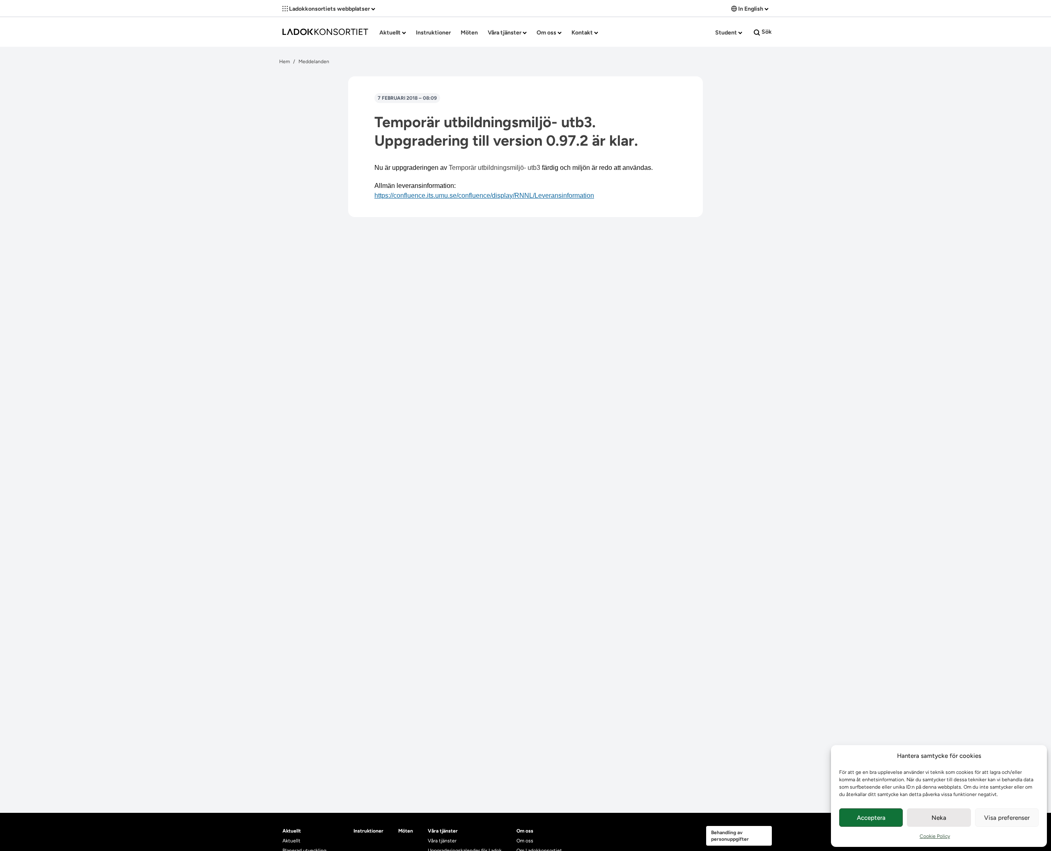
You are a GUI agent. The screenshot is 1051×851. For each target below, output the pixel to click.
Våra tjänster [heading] (443, 831)
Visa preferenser (1007, 817)
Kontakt (582, 32)
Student (726, 32)
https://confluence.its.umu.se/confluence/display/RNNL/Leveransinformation (484, 195)
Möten (469, 32)
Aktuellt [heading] (291, 831)
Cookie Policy (935, 836)
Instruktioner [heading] (368, 831)
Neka (939, 817)
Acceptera (871, 817)
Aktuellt (390, 32)
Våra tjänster (505, 32)
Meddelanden (313, 61)
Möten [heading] (405, 831)
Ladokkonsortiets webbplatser (329, 8)
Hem (284, 61)
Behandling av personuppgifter (730, 836)
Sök (766, 31)
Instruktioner (433, 32)
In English (750, 8)
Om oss (547, 32)
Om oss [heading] (524, 831)
